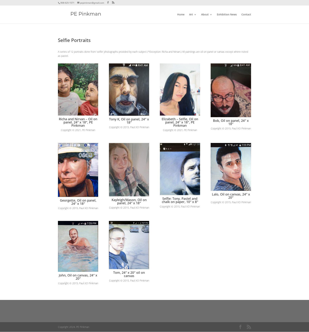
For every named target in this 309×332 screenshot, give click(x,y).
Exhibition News (227, 14)
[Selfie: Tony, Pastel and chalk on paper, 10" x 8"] (180, 194)
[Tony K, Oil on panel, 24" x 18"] (129, 114)
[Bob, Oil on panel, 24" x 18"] (231, 116)
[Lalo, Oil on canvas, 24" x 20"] (231, 190)
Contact (246, 14)
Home (181, 14)
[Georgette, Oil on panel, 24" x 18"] (78, 196)
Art (191, 14)
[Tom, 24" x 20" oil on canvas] (129, 268)
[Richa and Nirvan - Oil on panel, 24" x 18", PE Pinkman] (78, 114)
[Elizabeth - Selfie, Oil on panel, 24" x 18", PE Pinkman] (180, 114)
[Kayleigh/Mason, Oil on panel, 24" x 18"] (129, 195)
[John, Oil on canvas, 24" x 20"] (78, 271)
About (205, 14)
